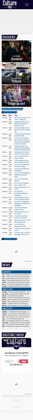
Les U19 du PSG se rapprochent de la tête (20, 225)
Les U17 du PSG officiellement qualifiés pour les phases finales (22, 175)
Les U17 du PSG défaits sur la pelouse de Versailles (22, 165)
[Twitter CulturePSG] (13, 406)
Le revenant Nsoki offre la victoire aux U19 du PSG (21, 217)
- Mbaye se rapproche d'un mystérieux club (15, 301)
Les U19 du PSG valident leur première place (21, 170)
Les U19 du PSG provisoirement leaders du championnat (21, 193)
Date (10, 115)
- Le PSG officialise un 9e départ (12, 296)
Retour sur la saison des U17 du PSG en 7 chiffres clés (22, 118)
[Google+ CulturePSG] (17, 406)
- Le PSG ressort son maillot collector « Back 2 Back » (17, 324)
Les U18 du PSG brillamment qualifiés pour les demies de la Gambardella (22, 203)
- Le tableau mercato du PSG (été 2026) (14, 303)
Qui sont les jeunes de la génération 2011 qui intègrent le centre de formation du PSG (22, 148)
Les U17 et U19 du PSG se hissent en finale (21, 157)
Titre (15, 115)
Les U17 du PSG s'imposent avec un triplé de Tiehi (21, 184)
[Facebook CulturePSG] (10, 406)
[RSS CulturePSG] (21, 406)
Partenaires (20, 413)
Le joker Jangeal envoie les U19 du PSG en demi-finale (21, 161)
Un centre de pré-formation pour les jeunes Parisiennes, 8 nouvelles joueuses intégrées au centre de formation (22, 141)
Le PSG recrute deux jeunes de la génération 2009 (22, 135)
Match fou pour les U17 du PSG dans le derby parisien (22, 221)
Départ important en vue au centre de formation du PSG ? (22, 198)
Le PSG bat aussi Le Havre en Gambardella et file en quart (22, 233)
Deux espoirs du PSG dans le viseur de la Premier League (21, 153)
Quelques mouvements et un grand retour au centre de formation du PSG (21, 124)
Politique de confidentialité (19, 411)
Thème (4, 115)
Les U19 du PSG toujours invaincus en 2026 (20, 209)
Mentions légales (5, 411)
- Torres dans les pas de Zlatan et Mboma (16, 322)
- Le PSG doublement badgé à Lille (13, 319)
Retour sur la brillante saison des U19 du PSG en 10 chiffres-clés (22, 130)
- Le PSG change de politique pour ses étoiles (15, 321)
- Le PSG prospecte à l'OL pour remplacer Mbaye (17, 305)
